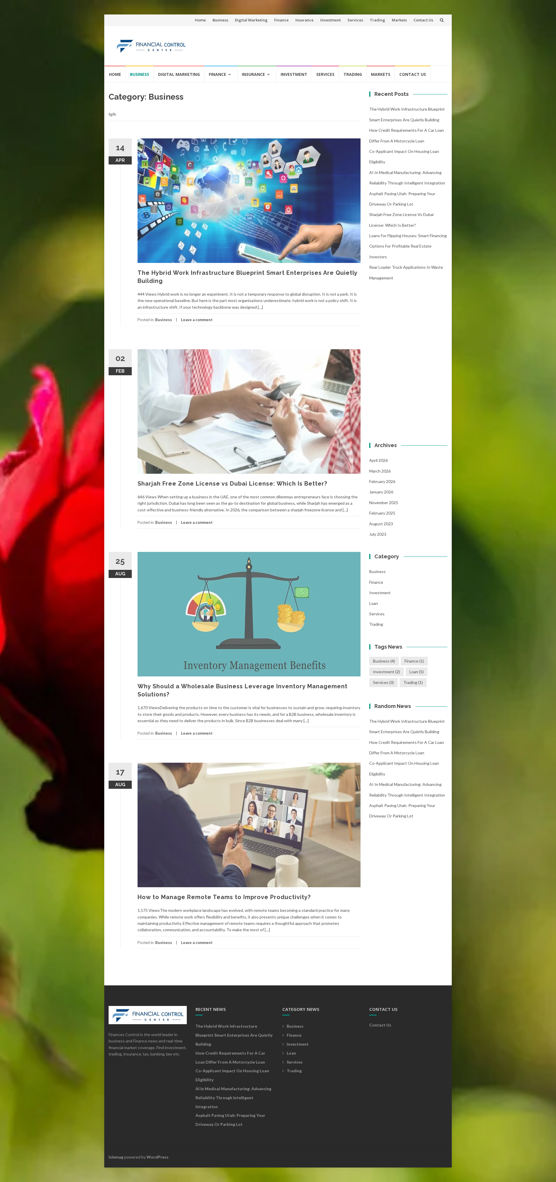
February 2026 (382, 481)
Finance (281, 20)
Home (200, 20)
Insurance (304, 20)
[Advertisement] (337, 43)
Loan (373, 603)
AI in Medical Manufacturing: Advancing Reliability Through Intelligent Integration (233, 1097)
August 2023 (381, 523)
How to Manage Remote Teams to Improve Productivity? (224, 897)
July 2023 (377, 534)
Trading (377, 20)
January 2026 (381, 491)
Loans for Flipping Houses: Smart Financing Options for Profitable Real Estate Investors (408, 246)
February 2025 (382, 513)
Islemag (116, 1156)
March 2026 (380, 471)
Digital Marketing (251, 20)
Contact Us (423, 20)
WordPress (158, 1156)
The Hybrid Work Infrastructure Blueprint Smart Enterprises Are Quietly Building (233, 1035)
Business (220, 20)
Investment (330, 20)
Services (355, 20)
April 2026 (378, 460)
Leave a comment (197, 319)
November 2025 (383, 502)
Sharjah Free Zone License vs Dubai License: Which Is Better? (232, 483)
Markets (399, 20)
